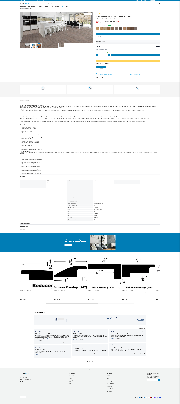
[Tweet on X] (99, 77)
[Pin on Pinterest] (103, 77)
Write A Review (140, 319)
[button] (160, 3)
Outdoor (46, 6)
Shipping (70, 378)
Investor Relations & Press (111, 380)
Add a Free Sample (88, 13)
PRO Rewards (109, 376)
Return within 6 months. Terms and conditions (104, 74)
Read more (48, 338)
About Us (108, 375)
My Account (71, 375)
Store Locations (109, 386)
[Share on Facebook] (101, 77)
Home (20, 8)
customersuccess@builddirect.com (26, 379)
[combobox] (65, 3)
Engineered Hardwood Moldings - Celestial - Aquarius (32, 292)
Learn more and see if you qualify (135, 74)
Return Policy (71, 381)
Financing (71, 380)
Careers (108, 378)
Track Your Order (72, 376)
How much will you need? (100, 41)
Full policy (123, 38)
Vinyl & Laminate (31, 6)
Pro (62, 6)
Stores (67, 6)
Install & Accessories (55, 6)
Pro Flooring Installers (110, 383)
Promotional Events (110, 384)
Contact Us (71, 384)
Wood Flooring (23, 6)
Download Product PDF (155, 100)
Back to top (89, 369)
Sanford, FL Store (110, 389)
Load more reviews (90, 361)
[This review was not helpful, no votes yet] (143, 353)
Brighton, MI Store (110, 391)
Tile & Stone (40, 6)
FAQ (70, 383)
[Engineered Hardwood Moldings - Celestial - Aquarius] (36, 273)
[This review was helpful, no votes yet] (66, 342)
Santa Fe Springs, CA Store (111, 388)
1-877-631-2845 (22, 377)
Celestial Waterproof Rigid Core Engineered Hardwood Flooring (27, 8)
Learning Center (109, 381)
